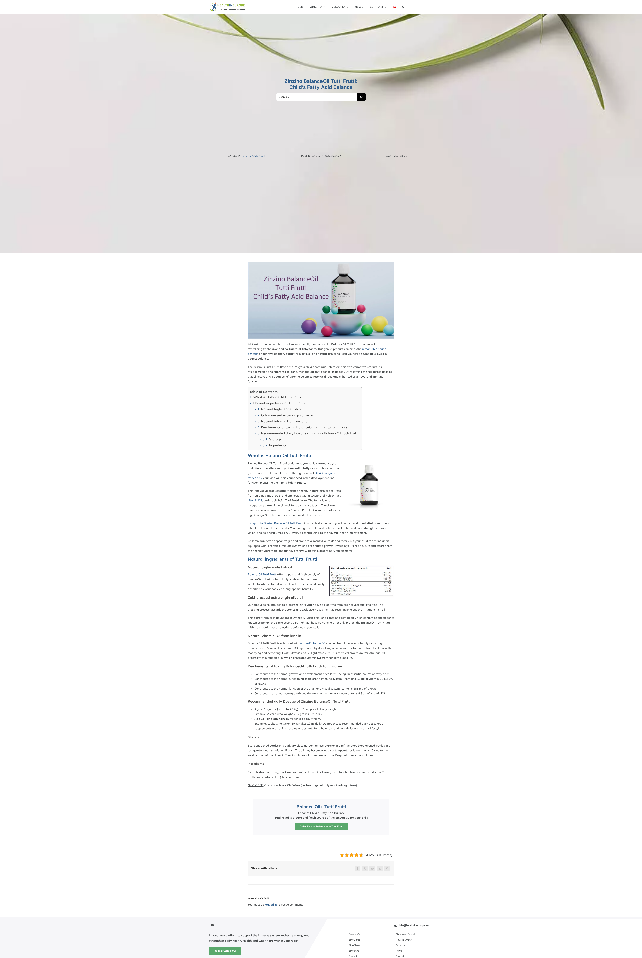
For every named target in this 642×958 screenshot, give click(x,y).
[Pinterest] (387, 868)
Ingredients (278, 445)
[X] (365, 868)
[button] (403, 7)
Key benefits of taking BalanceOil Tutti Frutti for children (305, 427)
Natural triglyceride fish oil (282, 409)
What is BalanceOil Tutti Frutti (277, 397)
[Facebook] (357, 868)
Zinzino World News (254, 155)
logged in (271, 904)
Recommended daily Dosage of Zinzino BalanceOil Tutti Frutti (309, 433)
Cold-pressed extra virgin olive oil (287, 415)
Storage (275, 439)
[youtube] (212, 925)
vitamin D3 (255, 500)
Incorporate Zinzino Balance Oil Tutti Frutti (275, 523)
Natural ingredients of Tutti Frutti (279, 403)
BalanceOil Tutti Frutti (262, 574)
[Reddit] (372, 868)
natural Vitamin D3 (312, 643)
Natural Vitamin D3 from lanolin (286, 421)
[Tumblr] (380, 868)
